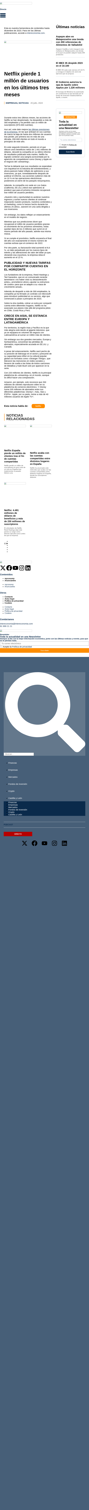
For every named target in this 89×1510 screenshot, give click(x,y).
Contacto (9, 597)
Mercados (12, 777)
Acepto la (17, 647)
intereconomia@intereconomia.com (16, 624)
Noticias (24, 103)
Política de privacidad (14, 601)
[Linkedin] (28, 568)
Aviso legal (9, 599)
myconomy (9, 578)
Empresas (11, 103)
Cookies (8, 603)
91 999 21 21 (6, 626)
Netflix (38, 406)
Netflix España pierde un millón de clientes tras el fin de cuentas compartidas (15, 456)
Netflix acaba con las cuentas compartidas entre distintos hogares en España (40, 458)
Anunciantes (10, 581)
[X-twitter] (3, 568)
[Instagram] (22, 568)
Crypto (11, 791)
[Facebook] (9, 568)
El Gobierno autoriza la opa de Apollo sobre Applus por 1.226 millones (70, 85)
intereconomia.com (36, 33)
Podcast (8, 825)
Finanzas (12, 763)
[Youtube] (15, 568)
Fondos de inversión (17, 784)
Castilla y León (15, 798)
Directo (3, 9)
